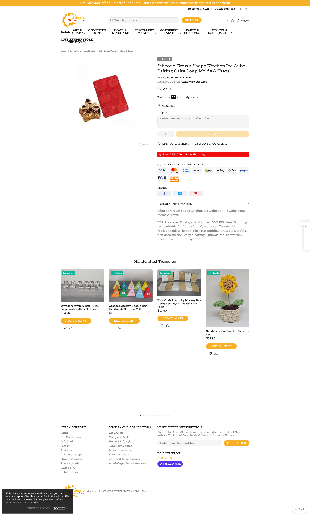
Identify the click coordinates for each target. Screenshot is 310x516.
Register (193, 8)
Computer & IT (119, 437)
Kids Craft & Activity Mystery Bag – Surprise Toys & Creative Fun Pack (179, 303)
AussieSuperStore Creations (127, 463)
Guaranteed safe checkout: (180, 164)
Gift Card (67, 441)
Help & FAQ (68, 467)
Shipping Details (71, 458)
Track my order (71, 463)
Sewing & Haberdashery (124, 458)
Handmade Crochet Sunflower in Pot (227, 333)
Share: (162, 187)
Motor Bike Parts (120, 450)
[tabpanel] (82, 303)
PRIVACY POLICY (38, 508)
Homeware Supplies (194, 81)
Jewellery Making (120, 445)
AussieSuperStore (73, 20)
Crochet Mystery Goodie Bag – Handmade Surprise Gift (129, 307)
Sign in (207, 8)
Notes (162, 113)
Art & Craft (116, 432)
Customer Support (73, 454)
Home (63, 51)
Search (191, 20)
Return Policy (69, 472)
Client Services (225, 8)
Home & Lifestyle (120, 441)
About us (66, 450)
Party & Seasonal (119, 454)
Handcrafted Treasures (155, 261)
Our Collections (71, 437)
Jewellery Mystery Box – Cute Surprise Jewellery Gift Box (80, 307)
